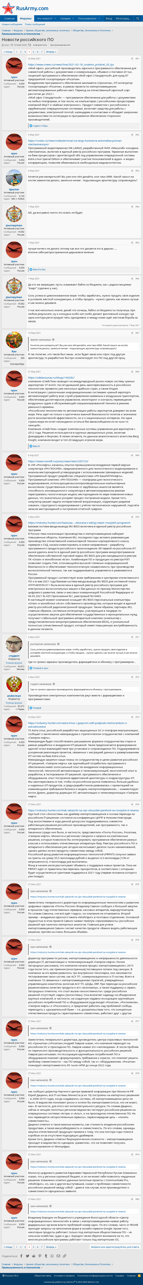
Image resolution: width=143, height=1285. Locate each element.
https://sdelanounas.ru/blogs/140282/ (51, 377)
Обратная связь (42, 1275)
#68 (137, 371)
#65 (137, 242)
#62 (137, 134)
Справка (119, 1275)
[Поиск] (137, 18)
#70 (137, 516)
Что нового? (44, 18)
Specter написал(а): (40, 339)
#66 (137, 278)
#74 (137, 804)
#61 (137, 58)
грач (6, 44)
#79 (137, 1154)
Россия (20, 86)
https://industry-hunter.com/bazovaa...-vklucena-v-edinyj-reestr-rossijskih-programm (79, 522)
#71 (137, 637)
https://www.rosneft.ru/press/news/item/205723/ (58, 461)
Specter (14, 189)
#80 (137, 1199)
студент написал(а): (40, 684)
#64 (137, 206)
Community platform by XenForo (71, 1282)
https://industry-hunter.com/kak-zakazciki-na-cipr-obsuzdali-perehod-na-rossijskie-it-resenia (83, 810)
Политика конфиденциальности (95, 1275)
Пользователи (87, 18)
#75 (137, 884)
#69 (137, 455)
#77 (137, 1021)
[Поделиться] (132, 59)
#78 (137, 1073)
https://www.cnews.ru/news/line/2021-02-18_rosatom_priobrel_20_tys (71, 64)
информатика (40, 44)
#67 (137, 332)
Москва (20, 669)
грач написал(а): (39, 891)
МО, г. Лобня (18, 198)
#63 (137, 170)
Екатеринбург (17, 364)
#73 (137, 717)
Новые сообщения (12, 24)
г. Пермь (20, 709)
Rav (14, 351)
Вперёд (50, 51)
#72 (137, 677)
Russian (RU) (11, 1275)
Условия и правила (64, 1275)
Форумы (26, 18)
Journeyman (14, 225)
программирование (60, 44)
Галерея (65, 18)
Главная (9, 18)
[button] (55, 18)
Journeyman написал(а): (43, 644)
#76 (137, 939)
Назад (9, 51)
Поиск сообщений (35, 24)
